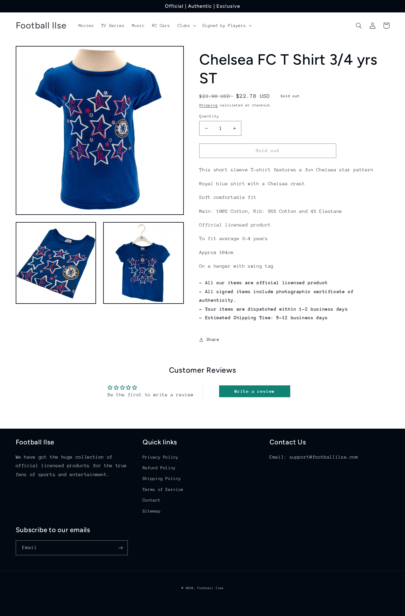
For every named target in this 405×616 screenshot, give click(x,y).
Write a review (255, 391)
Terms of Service (163, 489)
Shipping (208, 105)
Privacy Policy (160, 457)
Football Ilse (210, 588)
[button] (186, 25)
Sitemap (151, 511)
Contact (151, 500)
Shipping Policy (162, 478)
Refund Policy (159, 467)
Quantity (209, 116)
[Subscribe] (120, 547)
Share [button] (213, 339)
